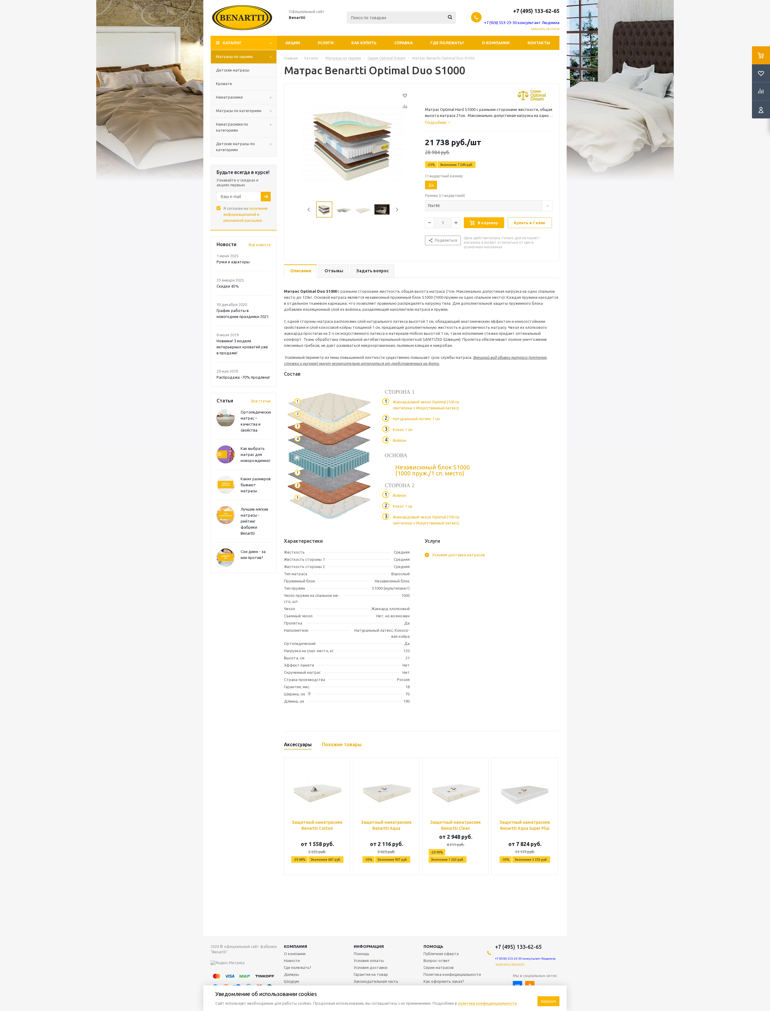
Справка (403, 43)
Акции (292, 43)
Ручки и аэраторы (233, 262)
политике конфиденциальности (487, 1003)
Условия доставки (370, 967)
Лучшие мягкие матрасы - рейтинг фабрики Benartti (254, 521)
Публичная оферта (441, 953)
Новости (292, 960)
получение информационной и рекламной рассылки (245, 214)
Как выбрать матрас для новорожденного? (258, 454)
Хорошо (548, 1001)
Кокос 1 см (402, 429)
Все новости (260, 245)
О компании (496, 43)
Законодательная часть (376, 981)
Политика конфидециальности (452, 974)
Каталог (232, 43)
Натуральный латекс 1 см (416, 419)
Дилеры (291, 974)
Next (397, 209)
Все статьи (261, 401)
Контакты (539, 43)
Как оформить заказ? (444, 981)
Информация (369, 946)
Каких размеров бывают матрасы (256, 485)
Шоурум (291, 981)
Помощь (433, 946)
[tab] (437, 122)
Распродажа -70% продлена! (243, 377)
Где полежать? (447, 43)
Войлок (399, 440)
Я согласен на (245, 214)
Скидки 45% (228, 286)
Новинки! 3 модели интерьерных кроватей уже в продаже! (242, 347)
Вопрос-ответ (437, 960)
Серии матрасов (439, 967)
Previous (309, 209)
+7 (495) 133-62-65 (536, 11)
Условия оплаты (369, 960)
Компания (295, 946)
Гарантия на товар (371, 974)
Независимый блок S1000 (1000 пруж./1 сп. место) (432, 470)
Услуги (326, 43)
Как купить (364, 43)
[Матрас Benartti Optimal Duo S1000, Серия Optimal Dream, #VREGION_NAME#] (353, 143)
